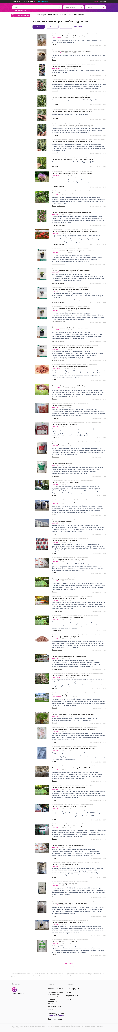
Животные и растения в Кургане (72, 785)
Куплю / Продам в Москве (57, 712)
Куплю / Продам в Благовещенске (59, 33)
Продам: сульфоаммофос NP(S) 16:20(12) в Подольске (69, 598)
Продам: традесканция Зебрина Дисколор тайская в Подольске (73, 347)
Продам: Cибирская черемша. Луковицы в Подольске (69, 193)
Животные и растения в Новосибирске (76, 422)
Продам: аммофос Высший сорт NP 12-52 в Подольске (69, 826)
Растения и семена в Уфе (82, 403)
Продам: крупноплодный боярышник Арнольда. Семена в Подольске (74, 231)
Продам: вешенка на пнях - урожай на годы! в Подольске (70, 675)
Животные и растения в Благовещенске (77, 33)
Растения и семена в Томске (86, 171)
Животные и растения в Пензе (70, 461)
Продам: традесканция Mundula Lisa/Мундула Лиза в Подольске (73, 251)
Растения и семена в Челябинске (91, 727)
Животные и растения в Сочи (70, 248)
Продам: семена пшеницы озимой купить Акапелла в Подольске (73, 126)
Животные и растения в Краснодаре (75, 345)
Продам (52, 26)
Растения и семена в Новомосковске (95, 673)
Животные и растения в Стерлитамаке (76, 383)
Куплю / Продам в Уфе (57, 403)
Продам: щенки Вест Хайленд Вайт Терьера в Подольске (70, 36)
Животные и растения (57, 14)
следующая (69, 963)
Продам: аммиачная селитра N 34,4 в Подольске (67, 922)
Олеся (54, 60)
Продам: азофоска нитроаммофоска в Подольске (68, 560)
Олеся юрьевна (57, 611)
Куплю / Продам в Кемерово (58, 823)
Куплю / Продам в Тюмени (58, 480)
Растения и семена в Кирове (86, 596)
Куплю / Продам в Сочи (57, 248)
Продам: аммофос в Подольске (62, 463)
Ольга (54, 45)
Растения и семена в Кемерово (89, 823)
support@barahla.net (56, 1015)
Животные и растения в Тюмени (72, 480)
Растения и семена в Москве (86, 712)
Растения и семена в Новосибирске (93, 422)
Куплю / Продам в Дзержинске (59, 862)
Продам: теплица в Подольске (62, 695)
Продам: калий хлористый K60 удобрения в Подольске (70, 366)
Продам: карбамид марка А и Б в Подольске (66, 482)
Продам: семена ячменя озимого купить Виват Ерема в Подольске (73, 159)
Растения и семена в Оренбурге (90, 364)
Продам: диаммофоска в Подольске (63, 444)
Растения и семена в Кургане (87, 785)
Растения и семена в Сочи (83, 248)
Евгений (54, 708)
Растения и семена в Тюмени (87, 480)
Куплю (66, 26)
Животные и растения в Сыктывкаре (75, 615)
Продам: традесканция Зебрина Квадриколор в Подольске (71, 309)
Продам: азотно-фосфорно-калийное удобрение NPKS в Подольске (74, 768)
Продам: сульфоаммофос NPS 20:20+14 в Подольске (69, 787)
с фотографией (78, 26)
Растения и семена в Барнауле (88, 64)
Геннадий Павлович (58, 186)
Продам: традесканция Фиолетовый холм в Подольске (70, 289)
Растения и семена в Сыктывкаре (91, 615)
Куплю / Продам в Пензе (57, 461)
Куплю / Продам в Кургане (57, 785)
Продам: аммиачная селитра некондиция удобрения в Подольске (73, 729)
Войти (96, 1)
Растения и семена (76, 14)
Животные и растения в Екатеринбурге (76, 441)
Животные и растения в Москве (72, 712)
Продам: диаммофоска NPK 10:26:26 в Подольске (67, 617)
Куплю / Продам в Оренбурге (58, 364)
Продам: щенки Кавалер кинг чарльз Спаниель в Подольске (71, 51)
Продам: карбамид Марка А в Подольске (65, 884)
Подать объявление (43, 1)
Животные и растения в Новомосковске (77, 673)
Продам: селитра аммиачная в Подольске (65, 502)
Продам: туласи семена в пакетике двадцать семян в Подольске (73, 714)
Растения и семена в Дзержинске (92, 862)
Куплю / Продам (39, 14)
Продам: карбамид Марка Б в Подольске (65, 864)
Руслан (54, 380)
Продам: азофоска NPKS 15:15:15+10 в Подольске (68, 845)
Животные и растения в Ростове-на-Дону (78, 79)
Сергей (54, 723)
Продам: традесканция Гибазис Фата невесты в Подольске (71, 328)
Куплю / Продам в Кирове (57, 596)
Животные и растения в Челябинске (74, 727)
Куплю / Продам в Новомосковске (59, 673)
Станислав (55, 418)
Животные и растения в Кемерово (73, 823)
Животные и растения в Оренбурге (74, 364)
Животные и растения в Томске (72, 171)
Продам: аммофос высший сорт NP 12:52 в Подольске (69, 656)
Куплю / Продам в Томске (57, 171)
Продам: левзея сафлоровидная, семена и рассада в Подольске (72, 173)
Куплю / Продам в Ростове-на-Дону (60, 79)
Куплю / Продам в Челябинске (58, 727)
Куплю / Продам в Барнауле (58, 64)
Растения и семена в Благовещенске (95, 33)
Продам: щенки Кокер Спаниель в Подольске (66, 66)
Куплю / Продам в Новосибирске (59, 422)
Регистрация (103, 1)
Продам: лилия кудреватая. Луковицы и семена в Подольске (72, 212)
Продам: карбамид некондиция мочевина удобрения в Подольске (73, 749)
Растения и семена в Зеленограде (92, 692)
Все (38, 26)
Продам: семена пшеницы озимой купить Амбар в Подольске (72, 141)
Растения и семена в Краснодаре (91, 345)
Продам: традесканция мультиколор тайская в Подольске (71, 270)
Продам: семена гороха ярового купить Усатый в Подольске (71, 97)
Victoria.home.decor (58, 264)
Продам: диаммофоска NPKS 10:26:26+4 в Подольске (69, 806)
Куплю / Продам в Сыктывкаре (58, 615)
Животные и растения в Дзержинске (75, 862)
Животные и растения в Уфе (69, 403)
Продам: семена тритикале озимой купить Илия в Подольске (72, 111)
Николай (55, 91)
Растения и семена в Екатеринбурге (94, 441)
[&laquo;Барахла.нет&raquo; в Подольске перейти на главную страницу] (16, 1)
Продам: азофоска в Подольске (62, 405)
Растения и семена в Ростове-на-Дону (97, 79)
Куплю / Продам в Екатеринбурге (59, 441)
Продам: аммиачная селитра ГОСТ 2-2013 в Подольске (69, 903)
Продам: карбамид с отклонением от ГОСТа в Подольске (70, 386)
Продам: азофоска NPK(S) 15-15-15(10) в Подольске (68, 637)
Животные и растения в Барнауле (73, 64)
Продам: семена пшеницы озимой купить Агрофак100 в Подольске (74, 81)
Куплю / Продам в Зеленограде (59, 692)
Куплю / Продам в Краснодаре (58, 345)
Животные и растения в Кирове (72, 596)
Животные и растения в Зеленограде (75, 692)
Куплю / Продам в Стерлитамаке (59, 383)
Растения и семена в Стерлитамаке (93, 383)
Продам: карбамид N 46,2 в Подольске (64, 942)
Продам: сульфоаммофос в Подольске (64, 424)
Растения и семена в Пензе (84, 461)
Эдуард (54, 688)
